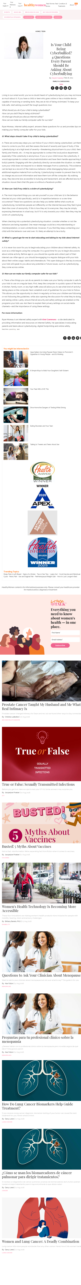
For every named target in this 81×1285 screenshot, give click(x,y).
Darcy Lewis (9, 1119)
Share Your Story (44, 17)
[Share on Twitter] (57, 88)
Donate (58, 17)
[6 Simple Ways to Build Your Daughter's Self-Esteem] (16, 378)
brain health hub (32, 12)
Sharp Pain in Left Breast (12, 574)
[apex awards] (42, 496)
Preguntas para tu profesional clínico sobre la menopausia (37, 1039)
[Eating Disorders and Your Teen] (16, 433)
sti (3, 795)
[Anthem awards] (42, 523)
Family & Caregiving (61, 81)
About (72, 5)
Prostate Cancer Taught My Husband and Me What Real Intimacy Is (41, 706)
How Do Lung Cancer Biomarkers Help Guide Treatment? (37, 1106)
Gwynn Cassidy (57, 78)
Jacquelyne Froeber (12, 792)
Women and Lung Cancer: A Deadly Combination (40, 1241)
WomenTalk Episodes (12, 17)
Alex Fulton (9, 983)
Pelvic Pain (13, 576)
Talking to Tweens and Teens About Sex (44, 444)
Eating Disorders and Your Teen (41, 426)
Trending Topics (11, 571)
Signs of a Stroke (29, 574)
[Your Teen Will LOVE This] (16, 396)
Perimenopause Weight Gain (45, 576)
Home (38, 31)
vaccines (5, 857)
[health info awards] (42, 552)
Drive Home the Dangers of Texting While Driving (48, 408)
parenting (12, 329)
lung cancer (7, 1122)
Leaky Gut (54, 574)
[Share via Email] (69, 88)
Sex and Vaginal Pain (26, 576)
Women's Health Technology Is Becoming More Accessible (39, 908)
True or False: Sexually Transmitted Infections (38, 784)
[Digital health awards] (42, 472)
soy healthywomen (50, 12)
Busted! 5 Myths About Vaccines (26, 846)
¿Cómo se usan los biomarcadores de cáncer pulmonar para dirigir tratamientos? (37, 1174)
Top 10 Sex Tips (43, 574)
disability (6, 924)
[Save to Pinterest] (61, 88)
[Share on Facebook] (52, 88)
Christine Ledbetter (12, 717)
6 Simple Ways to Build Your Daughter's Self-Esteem (49, 371)
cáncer (5, 1190)
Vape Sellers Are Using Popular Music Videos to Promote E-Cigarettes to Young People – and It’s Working (51, 353)
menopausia (6, 1055)
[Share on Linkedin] (65, 88)
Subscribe (29, 17)
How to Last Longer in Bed (67, 576)
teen (43, 31)
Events (7, 12)
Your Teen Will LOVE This (39, 389)
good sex (17, 12)
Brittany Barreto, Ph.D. (13, 921)
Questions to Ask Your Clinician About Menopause (41, 975)
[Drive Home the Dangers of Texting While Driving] (16, 414)
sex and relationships (11, 720)
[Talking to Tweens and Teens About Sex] (16, 451)
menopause (6, 986)
